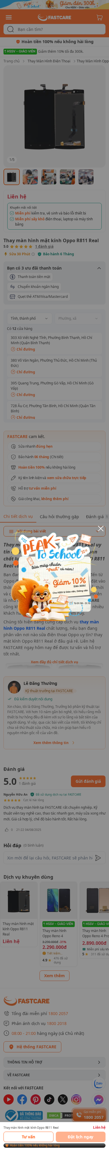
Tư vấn (28, 1137)
